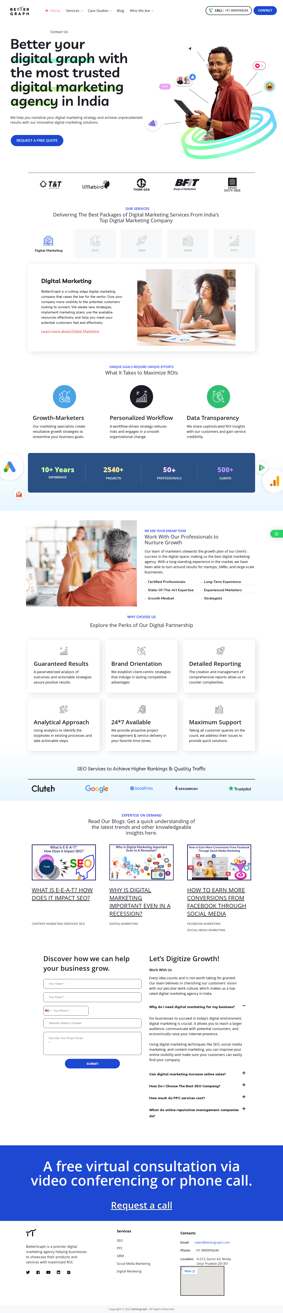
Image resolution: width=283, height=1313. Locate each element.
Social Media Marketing (206, 930)
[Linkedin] (58, 1272)
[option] (72, 184)
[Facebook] (38, 1272)
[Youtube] (48, 1272)
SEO (82, 924)
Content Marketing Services (55, 924)
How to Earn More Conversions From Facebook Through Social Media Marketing (216, 905)
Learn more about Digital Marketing (70, 331)
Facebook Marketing (203, 924)
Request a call (141, 1205)
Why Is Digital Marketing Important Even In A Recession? (140, 902)
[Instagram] (69, 1272)
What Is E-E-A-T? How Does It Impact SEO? (62, 894)
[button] (229, 10)
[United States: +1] (48, 1010)
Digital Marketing (123, 924)
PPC (120, 1248)
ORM (120, 1256)
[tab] (198, 1007)
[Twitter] (28, 1272)
